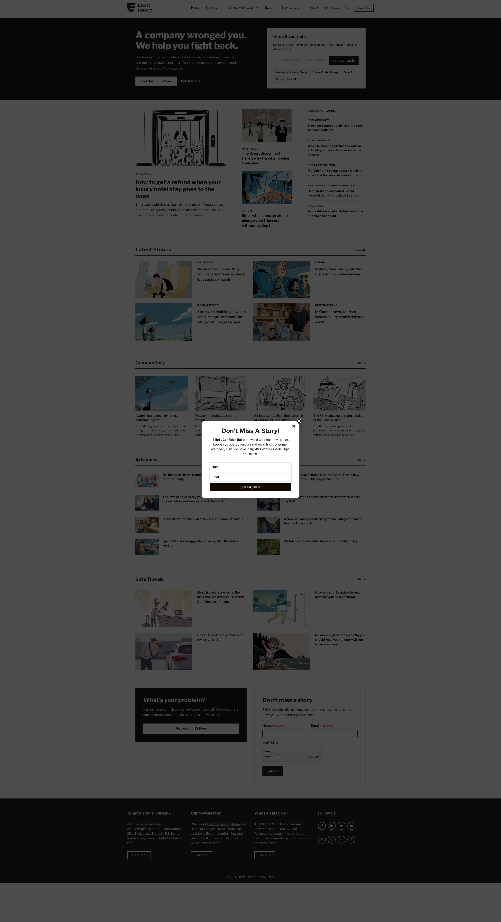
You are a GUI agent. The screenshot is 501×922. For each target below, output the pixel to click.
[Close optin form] (294, 427)
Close (299, 421)
